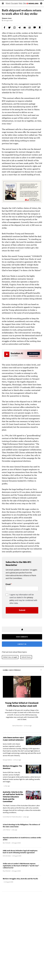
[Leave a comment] (34, 27)
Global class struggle (10, 657)
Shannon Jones (6, 18)
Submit (22, 610)
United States (26, 657)
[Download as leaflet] (29, 27)
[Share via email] (24, 27)
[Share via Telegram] (19, 27)
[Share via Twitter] (9, 27)
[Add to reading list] (39, 27)
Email (8, 584)
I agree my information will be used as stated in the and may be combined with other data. (23, 599)
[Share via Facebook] (4, 27)
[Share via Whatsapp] (14, 27)
